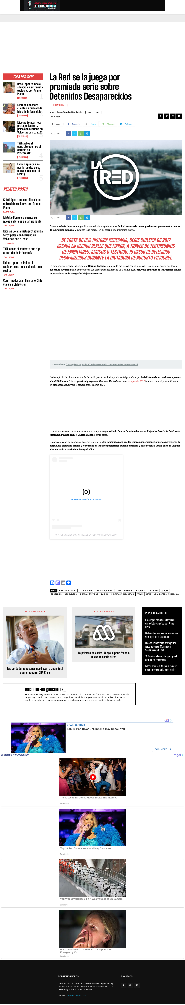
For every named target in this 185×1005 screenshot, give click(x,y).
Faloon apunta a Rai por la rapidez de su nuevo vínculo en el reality (28, 169)
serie (148, 594)
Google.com (70, 594)
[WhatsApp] (173, 116)
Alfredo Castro (67, 591)
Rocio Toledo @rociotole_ (70, 112)
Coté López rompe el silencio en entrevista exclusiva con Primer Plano (30, 89)
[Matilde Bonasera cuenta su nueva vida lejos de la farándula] (9, 108)
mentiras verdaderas (122, 594)
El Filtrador (85, 591)
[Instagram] (130, 985)
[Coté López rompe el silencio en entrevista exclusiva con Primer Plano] (9, 87)
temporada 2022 (136, 381)
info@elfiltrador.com (76, 995)
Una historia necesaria (166, 594)
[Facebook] (160, 116)
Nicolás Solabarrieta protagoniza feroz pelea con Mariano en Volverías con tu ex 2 (30, 127)
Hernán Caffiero (89, 594)
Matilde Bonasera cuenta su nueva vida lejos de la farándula (29, 108)
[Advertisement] (92, 42)
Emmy (118, 591)
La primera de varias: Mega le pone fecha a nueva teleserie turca (104, 655)
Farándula (22, 98)
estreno (153, 591)
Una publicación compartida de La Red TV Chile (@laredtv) (86, 535)
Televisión (22, 136)
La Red (104, 594)
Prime (140, 594)
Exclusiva (22, 115)
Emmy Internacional (135, 591)
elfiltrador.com (104, 591)
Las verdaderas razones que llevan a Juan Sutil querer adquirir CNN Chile (35, 670)
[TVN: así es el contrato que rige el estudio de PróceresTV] (9, 147)
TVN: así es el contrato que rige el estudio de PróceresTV (29, 148)
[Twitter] (166, 116)
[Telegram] (179, 116)
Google (164, 591)
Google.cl (56, 594)
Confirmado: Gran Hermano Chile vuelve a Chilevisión (22, 282)
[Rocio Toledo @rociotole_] (15, 694)
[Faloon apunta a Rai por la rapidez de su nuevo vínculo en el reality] (9, 168)
